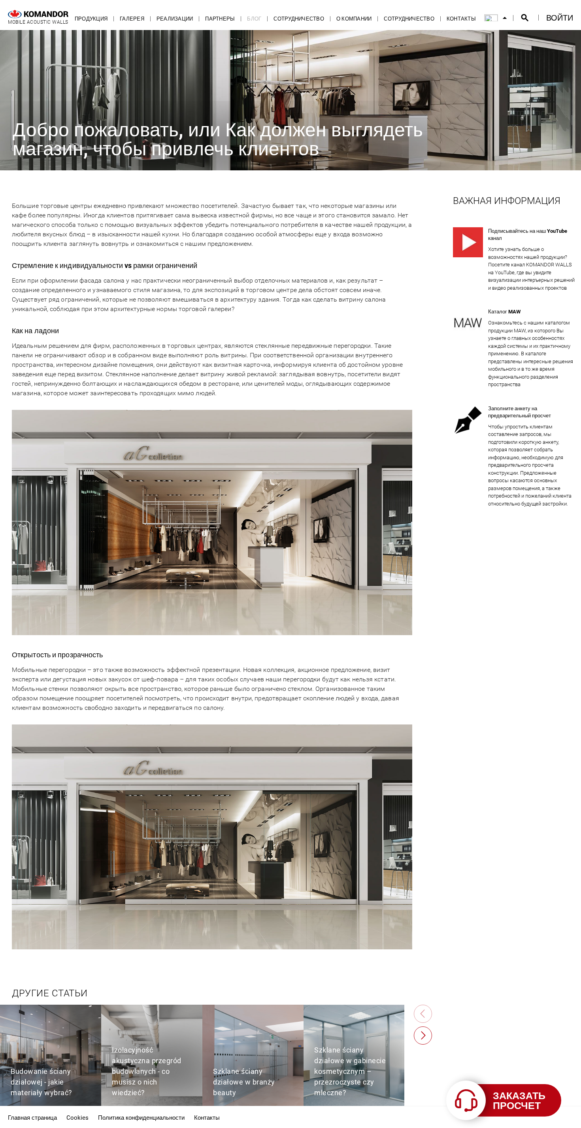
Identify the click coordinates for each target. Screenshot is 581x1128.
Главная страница (32, 1117)
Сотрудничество (299, 18)
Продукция (91, 18)
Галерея (132, 18)
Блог (254, 18)
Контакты (461, 18)
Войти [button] (559, 17)
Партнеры (220, 18)
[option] (50, 1055)
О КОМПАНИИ (354, 18)
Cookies (77, 1117)
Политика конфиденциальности (141, 1117)
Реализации (175, 18)
